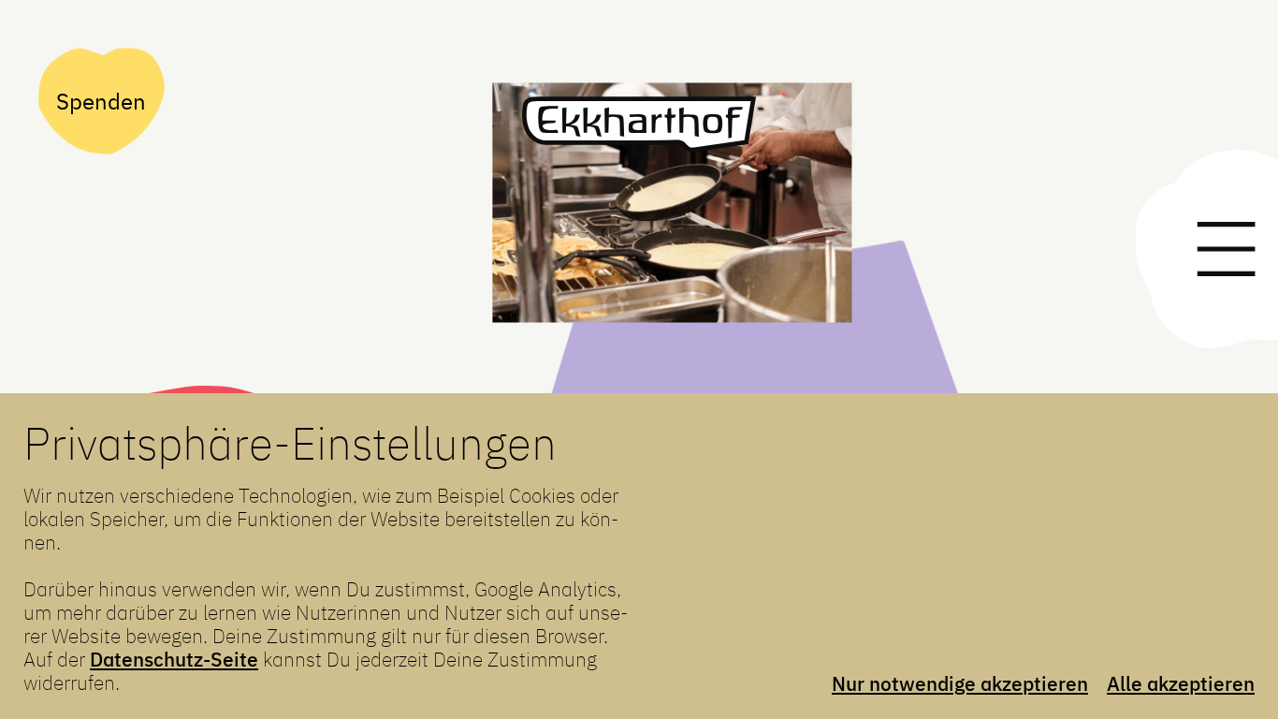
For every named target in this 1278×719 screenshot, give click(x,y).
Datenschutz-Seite (174, 659)
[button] (669, 213)
